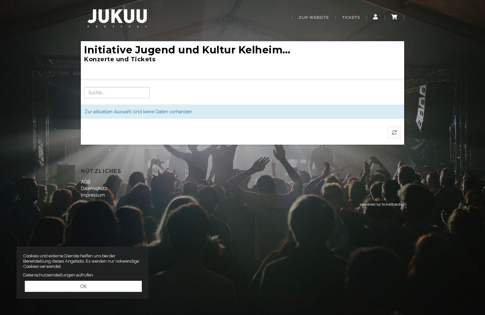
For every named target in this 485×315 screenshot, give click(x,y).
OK (83, 286)
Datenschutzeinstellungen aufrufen (58, 274)
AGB (85, 182)
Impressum (93, 195)
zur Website (314, 17)
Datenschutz (94, 188)
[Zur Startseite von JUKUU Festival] (117, 18)
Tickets (351, 17)
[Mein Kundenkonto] (376, 17)
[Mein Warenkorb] (394, 17)
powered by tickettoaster (382, 204)
